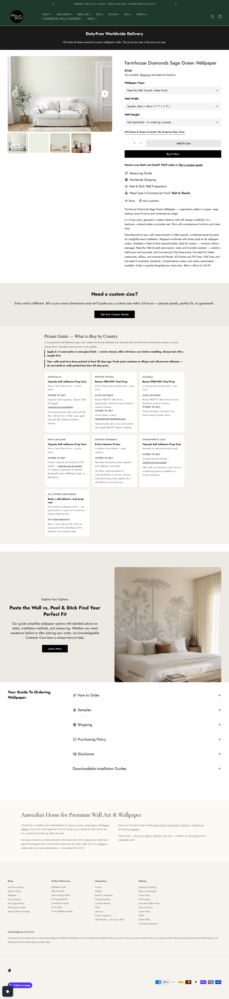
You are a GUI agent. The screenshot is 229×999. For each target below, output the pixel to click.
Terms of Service (146, 907)
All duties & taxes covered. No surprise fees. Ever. (155, 132)
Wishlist (98, 891)
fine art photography (130, 829)
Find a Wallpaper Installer (62, 911)
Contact (98, 887)
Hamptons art (198, 825)
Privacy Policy (144, 895)
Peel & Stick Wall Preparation (148, 186)
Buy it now (173, 154)
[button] (53, 3)
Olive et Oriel (25, 978)
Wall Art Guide (57, 891)
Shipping (145, 75)
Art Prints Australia (15, 887)
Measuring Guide (140, 173)
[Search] (212, 16)
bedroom (149, 835)
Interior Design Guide (60, 895)
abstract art (186, 825)
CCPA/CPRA (144, 919)
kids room (167, 835)
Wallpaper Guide (58, 887)
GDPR (141, 915)
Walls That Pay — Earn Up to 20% (109, 919)
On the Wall (56, 907)
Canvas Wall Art (14, 899)
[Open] (7, 991)
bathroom (158, 835)
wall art (71, 825)
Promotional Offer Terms (149, 903)
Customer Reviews (103, 903)
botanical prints (173, 825)
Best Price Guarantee (104, 895)
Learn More (55, 649)
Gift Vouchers (144, 899)
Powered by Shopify (45, 978)
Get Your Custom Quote (115, 314)
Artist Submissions (102, 899)
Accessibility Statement (148, 923)
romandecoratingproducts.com (110, 418)
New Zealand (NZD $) (24, 970)
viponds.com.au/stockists (60, 407)
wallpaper (102, 843)
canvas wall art (91, 825)
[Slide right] (104, 94)
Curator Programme (103, 915)
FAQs (97, 907)
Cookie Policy (144, 911)
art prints (79, 825)
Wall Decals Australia (17, 907)
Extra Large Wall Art (16, 903)
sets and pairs (194, 835)
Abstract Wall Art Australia (19, 911)
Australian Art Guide (60, 903)
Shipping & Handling (147, 887)
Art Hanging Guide (59, 899)
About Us (99, 911)
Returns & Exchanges (147, 891)
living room (139, 835)
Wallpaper (12, 895)
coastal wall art (160, 825)
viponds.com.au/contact (70, 466)
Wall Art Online (14, 891)
